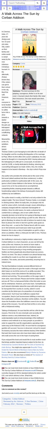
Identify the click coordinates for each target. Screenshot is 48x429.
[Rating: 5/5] (19, 66)
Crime (23, 64)
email (15, 393)
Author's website (30, 110)
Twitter (32, 361)
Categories (7, 399)
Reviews (19, 404)
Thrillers (28, 404)
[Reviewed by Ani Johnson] (29, 80)
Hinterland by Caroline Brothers (13, 345)
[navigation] (4, 3)
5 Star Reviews (31, 401)
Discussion (9, 8)
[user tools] (44, 3)
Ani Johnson (25, 70)
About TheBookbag (17, 426)
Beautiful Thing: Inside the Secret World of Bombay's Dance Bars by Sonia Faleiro (22, 349)
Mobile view (39, 426)
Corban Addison (29, 32)
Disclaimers (29, 426)
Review (4, 8)
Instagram (5, 364)
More (15, 8)
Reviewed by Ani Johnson (13, 401)
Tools (44, 8)
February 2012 (35, 104)
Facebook (21, 361)
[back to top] (24, 412)
